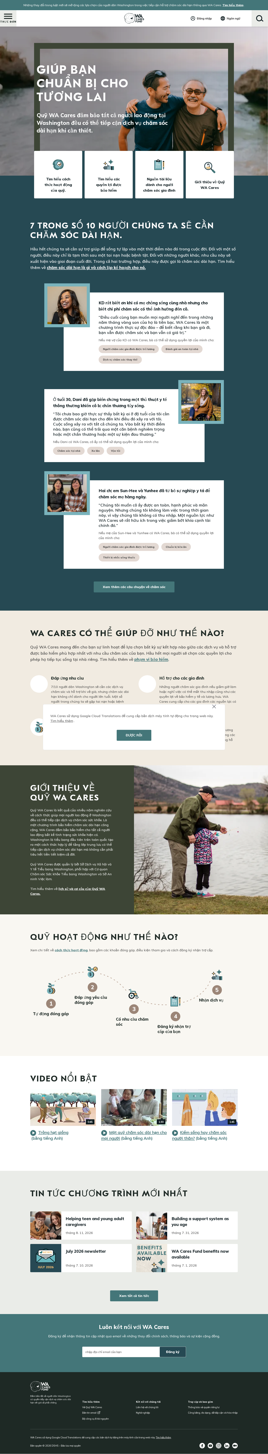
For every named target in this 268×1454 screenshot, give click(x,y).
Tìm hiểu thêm (61, 721)
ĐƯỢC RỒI (134, 735)
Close (217, 709)
